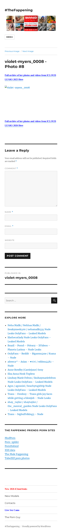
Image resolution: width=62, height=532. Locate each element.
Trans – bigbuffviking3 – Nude (25, 414)
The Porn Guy (12, 517)
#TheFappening (19, 10)
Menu (9, 37)
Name (9, 212)
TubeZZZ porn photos (17, 458)
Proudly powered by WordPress (36, 526)
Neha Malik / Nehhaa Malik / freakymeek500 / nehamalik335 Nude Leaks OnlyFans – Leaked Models (29, 329)
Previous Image (12, 51)
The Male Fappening (16, 454)
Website (10, 240)
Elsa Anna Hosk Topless (21, 373)
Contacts (10, 503)
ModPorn (10, 438)
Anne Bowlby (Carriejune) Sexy (25, 369)
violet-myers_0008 (24, 61)
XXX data (10, 450)
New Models (12, 496)
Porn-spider (12, 442)
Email (9, 226)
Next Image (28, 51)
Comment (11, 168)
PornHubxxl (12, 446)
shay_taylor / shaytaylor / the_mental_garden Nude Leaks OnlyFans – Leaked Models (32, 406)
